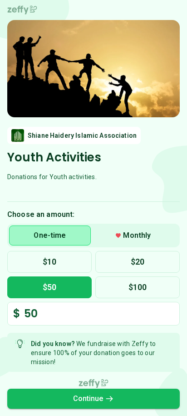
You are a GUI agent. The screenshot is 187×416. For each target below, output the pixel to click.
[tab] (50, 236)
